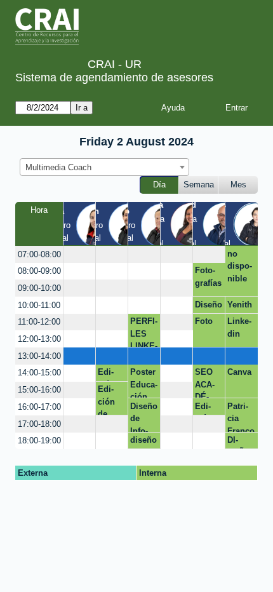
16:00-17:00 (39, 407)
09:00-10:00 (39, 288)
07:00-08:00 (39, 254)
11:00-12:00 (39, 321)
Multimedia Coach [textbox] (58, 167)
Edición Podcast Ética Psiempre (208, 408)
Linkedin (239, 327)
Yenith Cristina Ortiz (239, 307)
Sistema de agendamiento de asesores (114, 77)
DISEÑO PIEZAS (239, 442)
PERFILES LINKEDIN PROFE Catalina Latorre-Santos (144, 331)
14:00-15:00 (39, 372)
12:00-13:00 (39, 339)
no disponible (239, 266)
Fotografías (208, 277)
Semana (198, 184)
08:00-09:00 (39, 271)
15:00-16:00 (39, 389)
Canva (239, 372)
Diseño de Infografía (143, 416)
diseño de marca (143, 442)
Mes (238, 184)
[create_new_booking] (79, 254)
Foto (204, 321)
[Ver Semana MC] (192, 223)
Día (159, 184)
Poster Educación (143, 382)
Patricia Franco (241, 416)
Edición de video (108, 399)
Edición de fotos (107, 374)
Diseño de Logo (208, 307)
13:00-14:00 (39, 356)
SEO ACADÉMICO (205, 382)
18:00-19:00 (39, 440)
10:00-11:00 (39, 305)
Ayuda (173, 107)
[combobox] (104, 167)
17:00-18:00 (39, 424)
